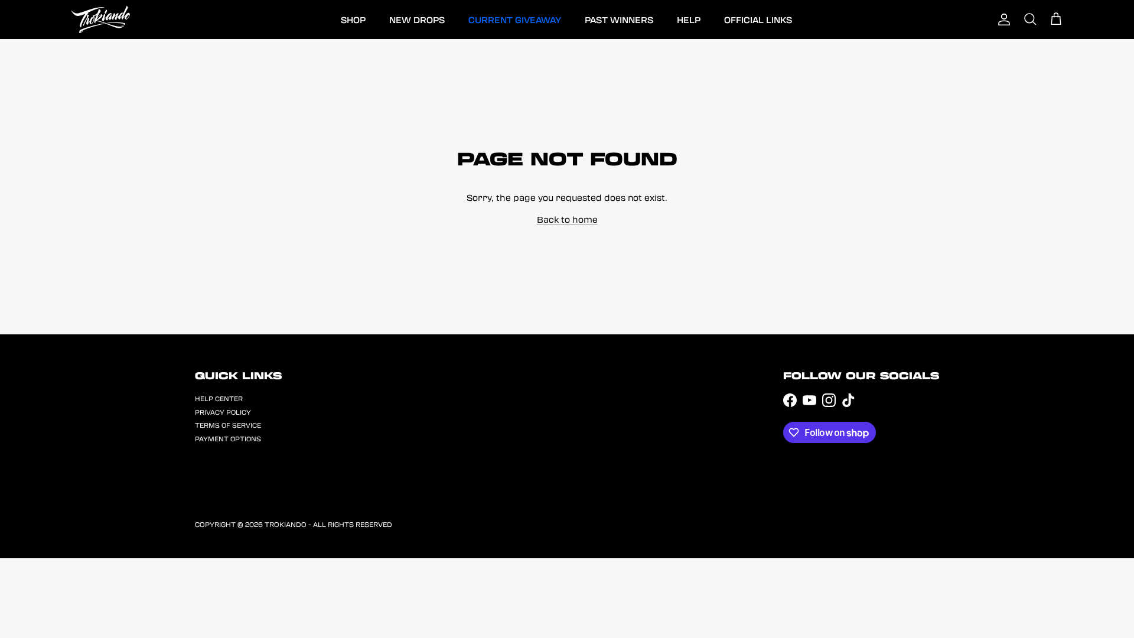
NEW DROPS (417, 19)
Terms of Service (228, 425)
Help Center (219, 398)
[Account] (1004, 19)
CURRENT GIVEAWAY (514, 19)
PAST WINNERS (619, 19)
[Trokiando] (100, 19)
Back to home (567, 219)
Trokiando (286, 524)
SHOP (353, 19)
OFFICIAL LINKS (758, 19)
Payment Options (228, 438)
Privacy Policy (223, 412)
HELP (688, 19)
